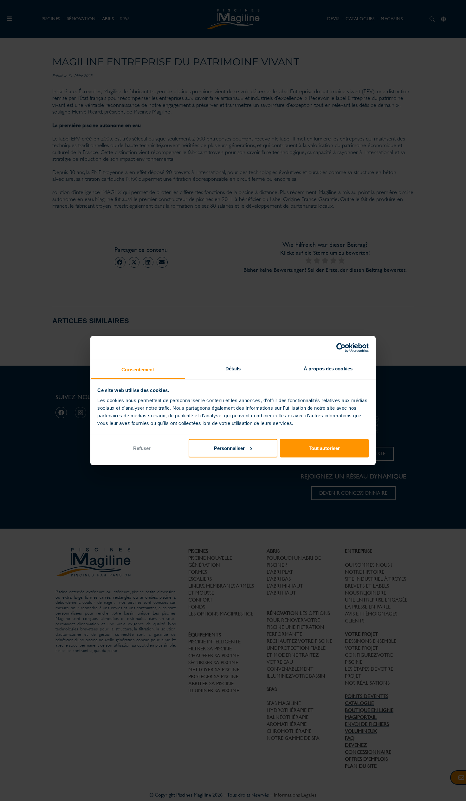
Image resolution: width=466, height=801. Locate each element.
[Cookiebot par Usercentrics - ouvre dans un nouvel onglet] (341, 348)
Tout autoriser (324, 448)
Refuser (142, 448)
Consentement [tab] (137, 369)
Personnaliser (229, 448)
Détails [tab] (233, 368)
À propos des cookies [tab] (328, 368)
